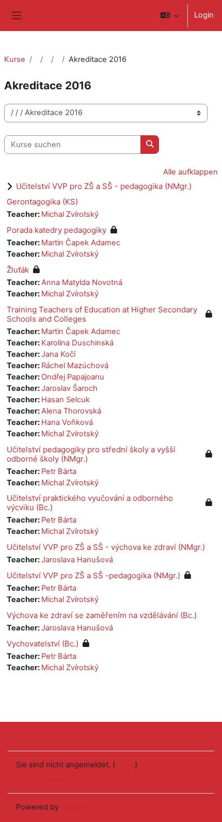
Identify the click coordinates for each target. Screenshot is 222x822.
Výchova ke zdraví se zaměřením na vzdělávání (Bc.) (102, 615)
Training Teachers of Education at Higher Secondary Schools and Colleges (102, 314)
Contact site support (66, 735)
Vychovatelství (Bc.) (42, 644)
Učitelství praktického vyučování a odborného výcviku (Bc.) (90, 502)
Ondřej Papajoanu (72, 377)
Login (204, 15)
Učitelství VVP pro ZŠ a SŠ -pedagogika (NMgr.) (93, 575)
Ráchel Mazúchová (74, 365)
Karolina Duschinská (77, 342)
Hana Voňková (67, 422)
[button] (169, 15)
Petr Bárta (58, 471)
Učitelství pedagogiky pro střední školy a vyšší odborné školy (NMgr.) (91, 454)
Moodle (74, 807)
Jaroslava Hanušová (77, 559)
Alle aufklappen (190, 172)
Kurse (14, 59)
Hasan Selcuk (65, 399)
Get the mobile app (50, 777)
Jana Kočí (58, 354)
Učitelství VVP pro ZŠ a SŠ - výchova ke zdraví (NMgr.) (106, 547)
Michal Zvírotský (70, 214)
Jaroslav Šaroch (69, 388)
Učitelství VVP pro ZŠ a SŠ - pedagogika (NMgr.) (104, 186)
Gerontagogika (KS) (42, 202)
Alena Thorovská (71, 411)
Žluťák (18, 270)
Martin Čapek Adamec (80, 242)
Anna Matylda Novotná (81, 282)
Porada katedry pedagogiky (56, 230)
